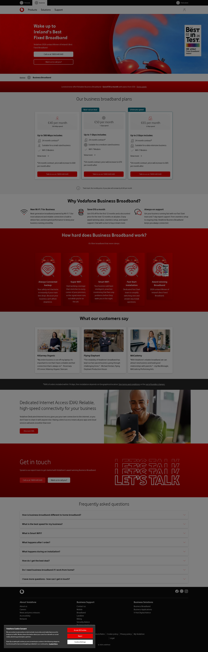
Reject (80, 636)
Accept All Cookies (80, 630)
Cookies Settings (80, 642)
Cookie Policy (53, 644)
